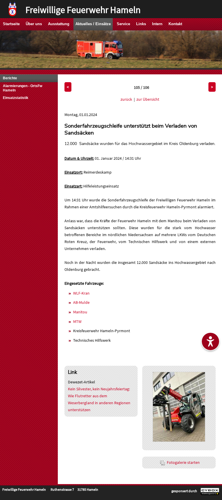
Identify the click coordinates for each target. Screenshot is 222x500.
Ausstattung (58, 24)
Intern (157, 24)
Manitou (80, 312)
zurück (126, 99)
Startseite (11, 24)
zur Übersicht (147, 99)
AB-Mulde (81, 302)
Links (141, 24)
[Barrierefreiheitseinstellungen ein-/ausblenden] (210, 341)
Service (123, 24)
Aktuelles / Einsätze (93, 24)
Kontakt (175, 24)
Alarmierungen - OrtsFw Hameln (22, 88)
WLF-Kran (81, 293)
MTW (77, 321)
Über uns (34, 24)
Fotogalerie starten (183, 462)
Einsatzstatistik (15, 98)
